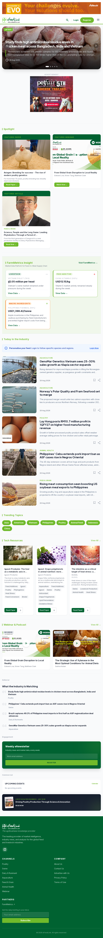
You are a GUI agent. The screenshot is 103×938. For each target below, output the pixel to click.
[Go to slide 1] (46, 66)
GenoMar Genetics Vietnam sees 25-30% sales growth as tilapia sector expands (67, 363)
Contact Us (59, 868)
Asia (6, 522)
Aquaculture (7, 878)
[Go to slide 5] (56, 66)
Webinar (6, 891)
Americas (19, 522)
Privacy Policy (60, 878)
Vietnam (33, 522)
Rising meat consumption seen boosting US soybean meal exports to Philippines (68, 485)
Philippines (48, 522)
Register (87, 20)
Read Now (19, 805)
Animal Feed (77, 522)
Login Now (94, 348)
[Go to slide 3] (52, 66)
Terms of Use (60, 882)
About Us (58, 864)
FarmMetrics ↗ (8, 904)
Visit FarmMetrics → (88, 263)
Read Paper (10, 610)
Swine (5, 868)
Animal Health (8, 887)
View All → (96, 540)
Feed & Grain (8, 882)
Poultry (62, 522)
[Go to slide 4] (54, 66)
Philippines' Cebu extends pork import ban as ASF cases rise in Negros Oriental (70, 455)
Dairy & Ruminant (9, 873)
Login (76, 20)
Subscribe (25, 920)
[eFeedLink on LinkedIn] (5, 849)
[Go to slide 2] (49, 66)
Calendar (95, 783)
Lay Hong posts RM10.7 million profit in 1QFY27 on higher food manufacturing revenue (65, 425)
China (7, 528)
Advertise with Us (61, 873)
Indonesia (93, 522)
